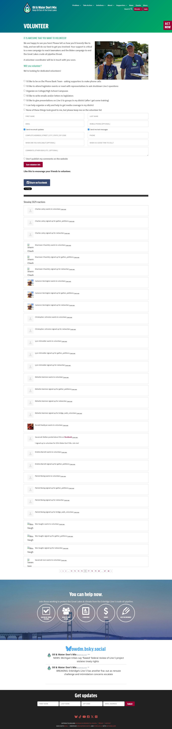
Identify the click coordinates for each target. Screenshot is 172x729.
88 (108, 571)
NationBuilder (111, 726)
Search (127, 9)
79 (95, 571)
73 (75, 571)
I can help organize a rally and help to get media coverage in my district (60, 105)
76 (85, 571)
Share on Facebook (38, 182)
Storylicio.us (98, 726)
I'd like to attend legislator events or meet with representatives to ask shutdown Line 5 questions (72, 86)
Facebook (68, 437)
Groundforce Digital (84, 726)
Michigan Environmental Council (86, 723)
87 (105, 571)
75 (82, 571)
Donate (137, 9)
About (110, 5)
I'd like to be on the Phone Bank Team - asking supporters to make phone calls (63, 81)
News (131, 5)
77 (88, 571)
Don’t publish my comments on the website (47, 158)
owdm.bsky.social (89, 649)
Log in (145, 9)
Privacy (101, 723)
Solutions (100, 5)
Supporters (121, 5)
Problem (75, 5)
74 (78, 571)
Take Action (88, 5)
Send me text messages (99, 129)
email (66, 726)
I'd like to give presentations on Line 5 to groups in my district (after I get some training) (67, 100)
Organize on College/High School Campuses (47, 90)
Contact (108, 723)
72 (71, 571)
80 (99, 571)
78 (92, 571)
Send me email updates (35, 129)
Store (145, 5)
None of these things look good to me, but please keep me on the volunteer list (64, 110)
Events (138, 5)
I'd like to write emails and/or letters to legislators (49, 95)
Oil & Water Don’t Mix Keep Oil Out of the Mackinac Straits (40, 7)
